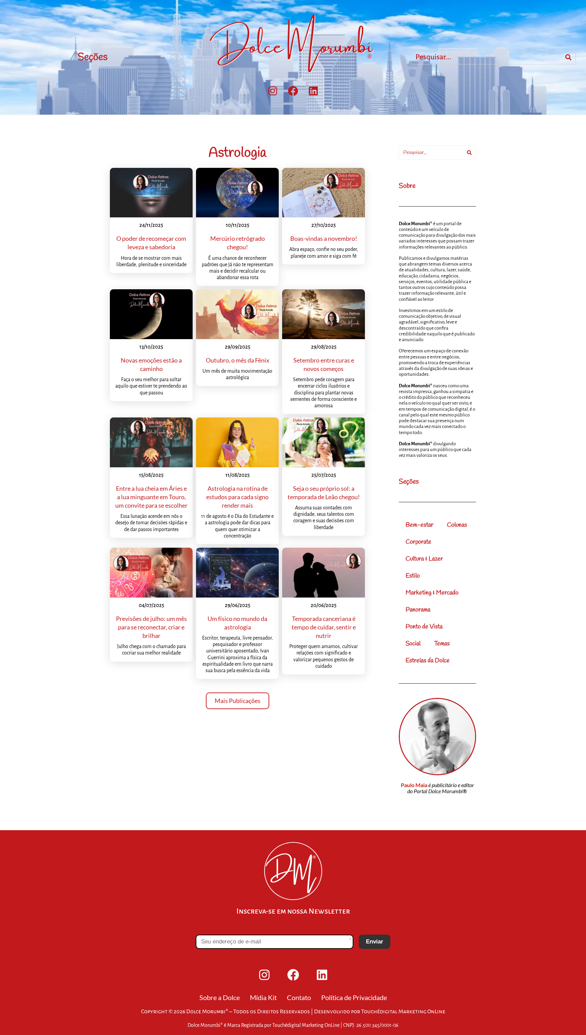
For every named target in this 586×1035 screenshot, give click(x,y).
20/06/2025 (323, 605)
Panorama (418, 610)
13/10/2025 (151, 347)
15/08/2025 (151, 475)
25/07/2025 (323, 475)
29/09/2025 (237, 347)
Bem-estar (419, 525)
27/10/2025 (323, 225)
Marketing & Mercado (432, 593)
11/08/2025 (238, 475)
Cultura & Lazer (424, 559)
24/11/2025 (151, 225)
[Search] (568, 57)
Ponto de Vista (424, 627)
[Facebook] (293, 91)
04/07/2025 (151, 605)
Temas (442, 644)
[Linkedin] (313, 91)
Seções (93, 57)
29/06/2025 (237, 605)
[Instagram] (272, 91)
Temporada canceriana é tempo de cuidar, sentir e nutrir (324, 627)
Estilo (413, 576)
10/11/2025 (237, 225)
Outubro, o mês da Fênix (237, 360)
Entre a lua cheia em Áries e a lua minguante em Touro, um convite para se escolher (151, 497)
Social (413, 644)
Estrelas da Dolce (428, 661)
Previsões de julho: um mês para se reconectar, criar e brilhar (151, 627)
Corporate (418, 542)
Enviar (374, 941)
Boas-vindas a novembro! (323, 238)
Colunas (457, 525)
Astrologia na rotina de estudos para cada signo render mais (237, 497)
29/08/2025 (323, 347)
